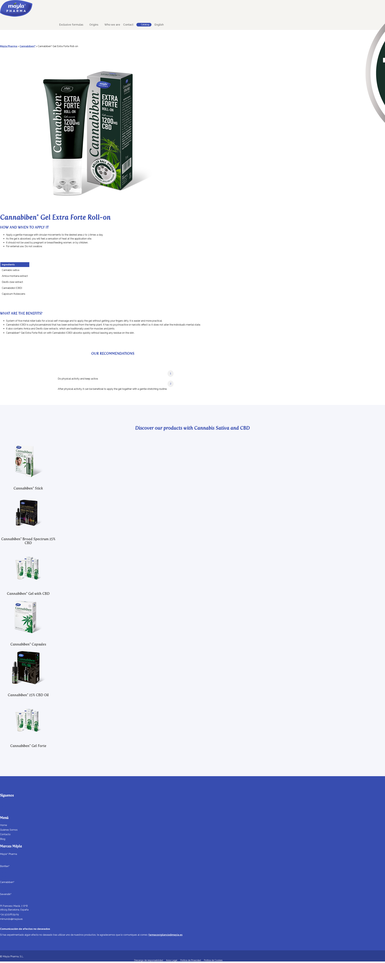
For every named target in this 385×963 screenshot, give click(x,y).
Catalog (145, 24)
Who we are (112, 24)
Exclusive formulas (71, 24)
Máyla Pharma (8, 46)
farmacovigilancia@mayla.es (165, 934)
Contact (128, 24)
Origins (93, 24)
